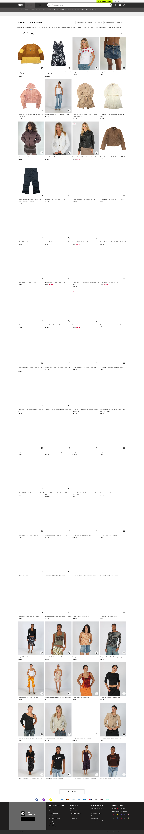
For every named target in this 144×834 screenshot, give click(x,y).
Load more (72, 792)
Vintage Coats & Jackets (95, 22)
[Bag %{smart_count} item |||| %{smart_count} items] (124, 5)
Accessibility (123, 832)
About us (72, 808)
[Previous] (74, 22)
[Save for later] (42, 68)
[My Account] (116, 5)
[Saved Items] (120, 5)
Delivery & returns (53, 813)
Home (19, 18)
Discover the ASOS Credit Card (98, 821)
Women (25, 18)
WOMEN (29, 5)
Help (50, 808)
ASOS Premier (52, 816)
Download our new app (104, 1)
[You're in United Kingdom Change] (124, 1)
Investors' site (73, 816)
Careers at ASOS (74, 811)
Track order (51, 811)
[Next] (125, 22)
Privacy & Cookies (111, 832)
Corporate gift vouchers (96, 813)
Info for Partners (94, 818)
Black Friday (94, 816)
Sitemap (51, 821)
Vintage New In (81, 22)
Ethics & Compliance (54, 826)
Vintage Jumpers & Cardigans (113, 22)
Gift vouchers (94, 811)
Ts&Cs (118, 832)
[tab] (20, 10)
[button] (113, 814)
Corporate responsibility (75, 813)
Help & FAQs (117, 1)
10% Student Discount (54, 818)
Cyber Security (73, 818)
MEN (39, 5)
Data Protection (52, 823)
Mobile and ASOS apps (96, 808)
